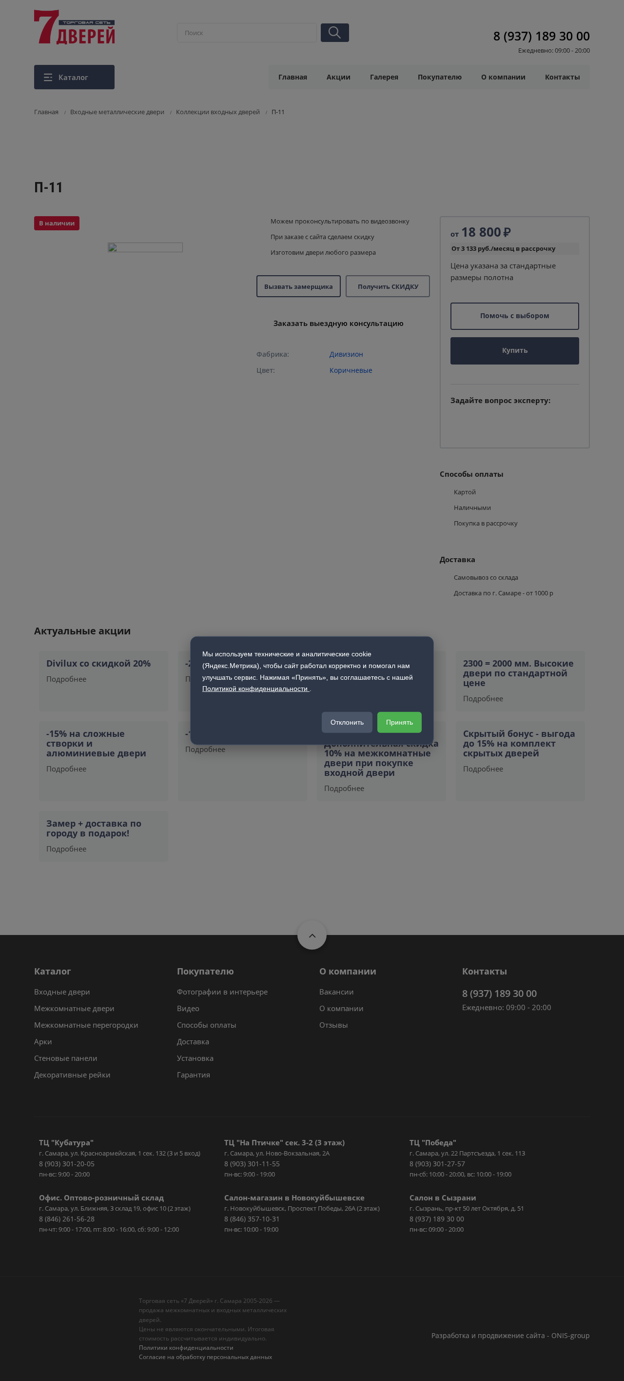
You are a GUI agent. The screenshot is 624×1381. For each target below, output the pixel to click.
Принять (399, 722)
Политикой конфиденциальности (256, 688)
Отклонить (347, 722)
